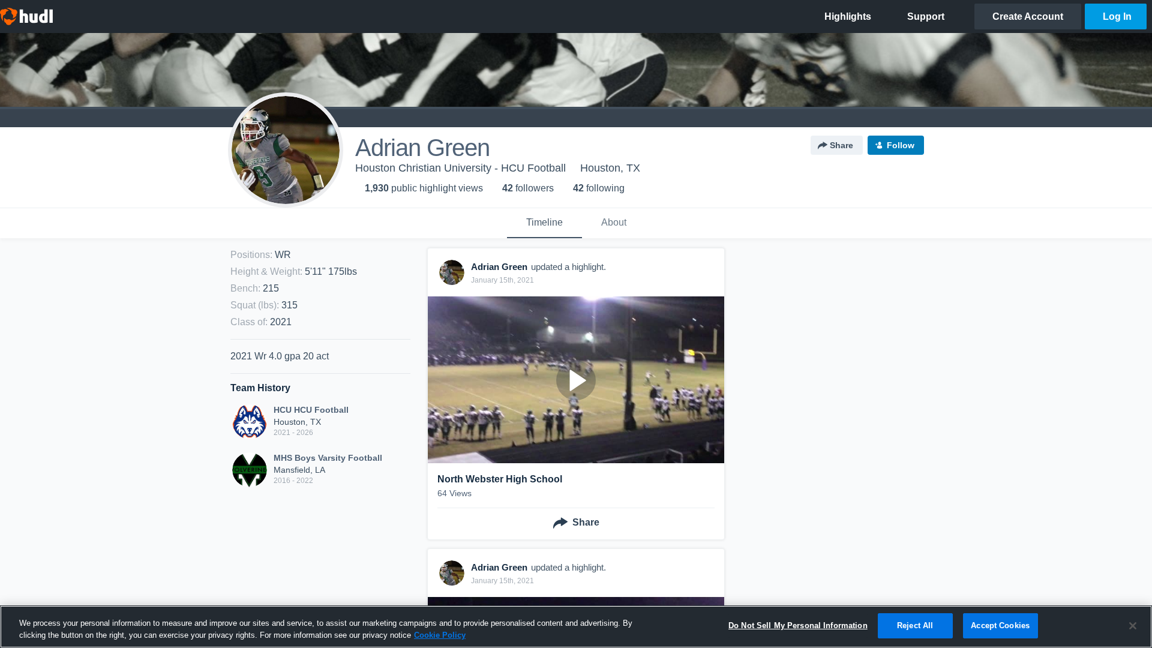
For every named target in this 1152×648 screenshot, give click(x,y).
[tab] (544, 223)
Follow (900, 145)
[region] (576, 626)
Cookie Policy (440, 635)
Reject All (915, 625)
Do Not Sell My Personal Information (798, 625)
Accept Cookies (1000, 625)
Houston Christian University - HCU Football (460, 168)
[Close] (1133, 626)
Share (841, 145)
